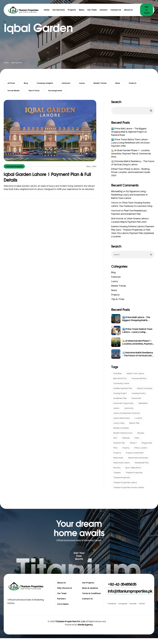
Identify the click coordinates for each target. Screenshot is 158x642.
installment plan (120, 398)
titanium (117, 472)
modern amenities (121, 428)
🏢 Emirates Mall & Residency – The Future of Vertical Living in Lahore (137, 355)
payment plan (119, 443)
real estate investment (138, 457)
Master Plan (134, 423)
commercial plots (139, 378)
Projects (132, 83)
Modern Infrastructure (122, 433)
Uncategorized (55, 90)
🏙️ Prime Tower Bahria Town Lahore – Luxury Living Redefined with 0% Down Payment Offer (130, 142)
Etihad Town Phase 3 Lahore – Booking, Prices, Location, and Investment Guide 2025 (130, 172)
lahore (116, 408)
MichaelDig (116, 191)
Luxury (82, 83)
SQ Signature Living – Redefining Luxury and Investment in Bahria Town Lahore (129, 194)
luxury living (118, 423)
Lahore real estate (121, 418)
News (117, 83)
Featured (66, 83)
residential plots (142, 462)
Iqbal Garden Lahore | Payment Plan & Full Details (47, 177)
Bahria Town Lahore (135, 373)
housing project (120, 393)
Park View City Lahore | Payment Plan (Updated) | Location (132, 233)
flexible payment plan (122, 388)
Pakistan (126, 438)
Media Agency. (85, 624)
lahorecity (128, 408)
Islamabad (142, 403)
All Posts (11, 83)
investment (136, 398)
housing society (139, 393)
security (116, 467)
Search (116, 102)
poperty (125, 448)
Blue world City (120, 378)
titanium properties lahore (125, 482)
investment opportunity (123, 403)
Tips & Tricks (33, 90)
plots (115, 448)
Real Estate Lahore (121, 462)
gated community (144, 388)
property (117, 452)
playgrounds (146, 443)
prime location (140, 448)
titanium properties (134, 472)
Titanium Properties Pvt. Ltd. (70, 621)
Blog (26, 83)
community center (121, 383)
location (138, 418)
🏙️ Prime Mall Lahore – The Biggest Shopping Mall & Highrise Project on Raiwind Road (129, 131)
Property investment (135, 452)
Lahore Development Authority (126, 413)
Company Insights (45, 83)
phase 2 (133, 443)
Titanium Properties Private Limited (128, 487)
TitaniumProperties (121, 477)
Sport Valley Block (133, 467)
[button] (79, 556)
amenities (117, 373)
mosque (140, 433)
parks (136, 438)
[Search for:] (132, 254)
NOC (115, 438)
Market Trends (100, 83)
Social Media (14, 90)
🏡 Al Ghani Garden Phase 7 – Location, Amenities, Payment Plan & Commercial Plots (131, 153)
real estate (118, 457)
